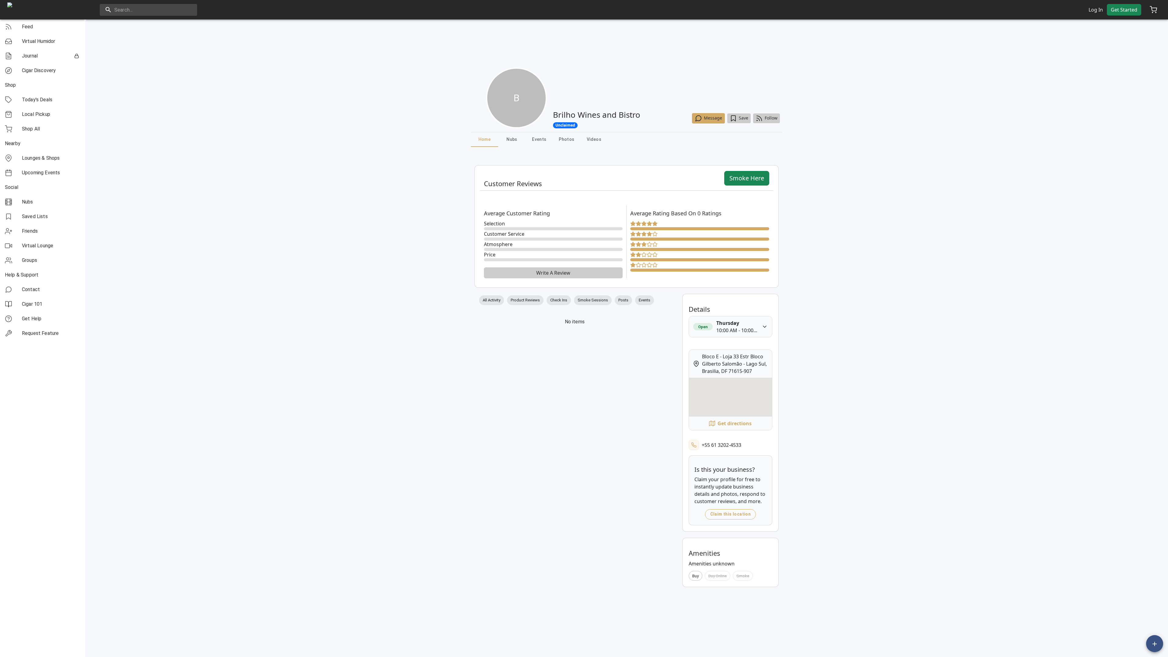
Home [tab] (484, 139)
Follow (771, 118)
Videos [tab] (594, 139)
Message (713, 118)
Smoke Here (746, 178)
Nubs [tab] (511, 139)
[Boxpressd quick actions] (1154, 643)
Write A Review (553, 272)
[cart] (1153, 9)
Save (743, 118)
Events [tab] (539, 139)
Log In (1096, 9)
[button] (42, 26)
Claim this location (730, 514)
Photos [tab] (566, 139)
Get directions (735, 423)
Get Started (1124, 9)
